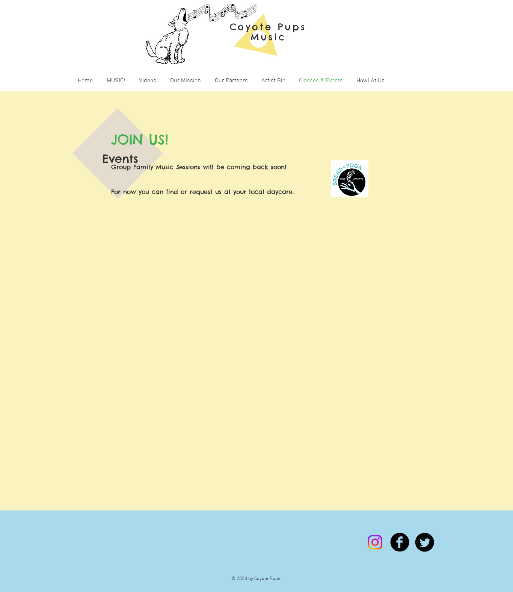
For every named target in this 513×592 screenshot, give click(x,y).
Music (268, 36)
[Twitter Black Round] (424, 542)
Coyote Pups (268, 26)
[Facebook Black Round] (399, 542)
